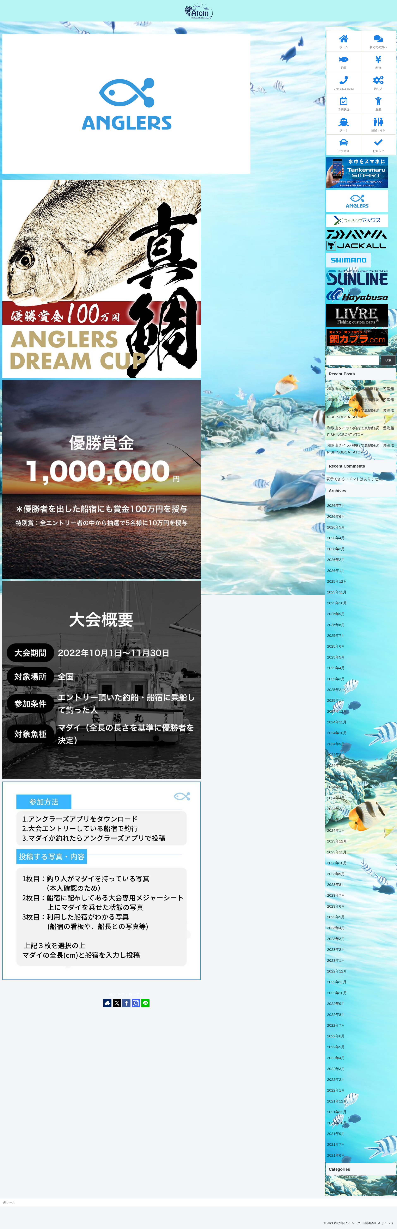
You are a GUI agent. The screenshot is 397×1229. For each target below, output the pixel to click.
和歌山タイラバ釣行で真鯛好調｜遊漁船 (360, 389)
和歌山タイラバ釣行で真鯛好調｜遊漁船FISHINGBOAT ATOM (360, 413)
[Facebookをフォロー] (126, 1003)
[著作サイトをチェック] (107, 1003)
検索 (330, 352)
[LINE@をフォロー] (145, 1003)
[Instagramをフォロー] (136, 1003)
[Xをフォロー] (117, 1003)
